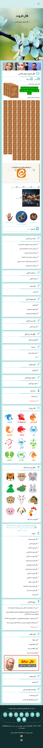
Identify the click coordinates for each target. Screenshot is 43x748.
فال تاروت (22, 16)
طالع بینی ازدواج (33, 339)
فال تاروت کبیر (33, 543)
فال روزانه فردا (33, 695)
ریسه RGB (34, 396)
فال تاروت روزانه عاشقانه (30, 586)
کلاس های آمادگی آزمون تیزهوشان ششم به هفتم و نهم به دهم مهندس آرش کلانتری (22, 612)
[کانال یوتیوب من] (24, 719)
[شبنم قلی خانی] (9, 67)
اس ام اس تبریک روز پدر (31, 252)
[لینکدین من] (19, 719)
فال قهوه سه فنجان (32, 309)
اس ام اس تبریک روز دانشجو (30, 257)
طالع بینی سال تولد (32, 519)
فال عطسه (35, 682)
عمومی (29, 228)
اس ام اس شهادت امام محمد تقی (29, 248)
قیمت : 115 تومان (21, 528)
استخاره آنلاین (34, 278)
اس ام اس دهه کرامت (32, 265)
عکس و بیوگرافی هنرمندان (30, 699)
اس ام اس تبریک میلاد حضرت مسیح (28, 261)
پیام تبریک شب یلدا (32, 652)
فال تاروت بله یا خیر (32, 590)
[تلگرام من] (32, 714)
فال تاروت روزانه (33, 539)
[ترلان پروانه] (21, 67)
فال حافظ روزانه (33, 644)
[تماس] (16, 714)
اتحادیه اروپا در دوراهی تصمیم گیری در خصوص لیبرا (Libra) (21, 618)
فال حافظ (35, 639)
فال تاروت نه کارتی (32, 573)
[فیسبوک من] (27, 714)
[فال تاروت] (36, 187)
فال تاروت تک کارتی (32, 551)
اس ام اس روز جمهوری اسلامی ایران (28, 244)
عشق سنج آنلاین (33, 383)
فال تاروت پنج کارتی (32, 564)
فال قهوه (35, 304)
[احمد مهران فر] (34, 67)
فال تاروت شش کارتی (31, 568)
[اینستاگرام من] (21, 714)
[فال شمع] (14, 187)
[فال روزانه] (28, 187)
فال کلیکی (35, 370)
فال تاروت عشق (33, 581)
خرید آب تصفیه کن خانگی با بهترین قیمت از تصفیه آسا (23, 607)
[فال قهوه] (21, 187)
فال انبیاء (35, 291)
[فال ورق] (19, 198)
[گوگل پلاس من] (5, 714)
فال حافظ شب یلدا (33, 648)
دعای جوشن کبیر (33, 352)
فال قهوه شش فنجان (32, 313)
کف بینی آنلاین (34, 326)
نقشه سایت (14, 732)
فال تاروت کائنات (33, 547)
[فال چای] (31, 198)
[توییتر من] (11, 714)
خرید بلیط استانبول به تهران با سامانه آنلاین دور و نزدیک (22, 622)
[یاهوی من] (38, 714)
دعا (37, 357)
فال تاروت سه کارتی (32, 556)
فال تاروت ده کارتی (32, 577)
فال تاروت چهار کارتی (26, 73)
